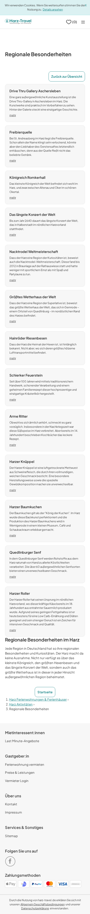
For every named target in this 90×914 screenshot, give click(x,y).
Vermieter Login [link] (16, 781)
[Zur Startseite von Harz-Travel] (18, 22)
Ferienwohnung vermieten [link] (24, 764)
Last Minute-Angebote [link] (22, 741)
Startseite (45, 692)
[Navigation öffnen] (83, 22)
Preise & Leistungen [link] (20, 772)
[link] (11, 860)
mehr (12, 115)
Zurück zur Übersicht (66, 76)
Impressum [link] (13, 812)
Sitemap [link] (11, 836)
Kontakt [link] (11, 804)
